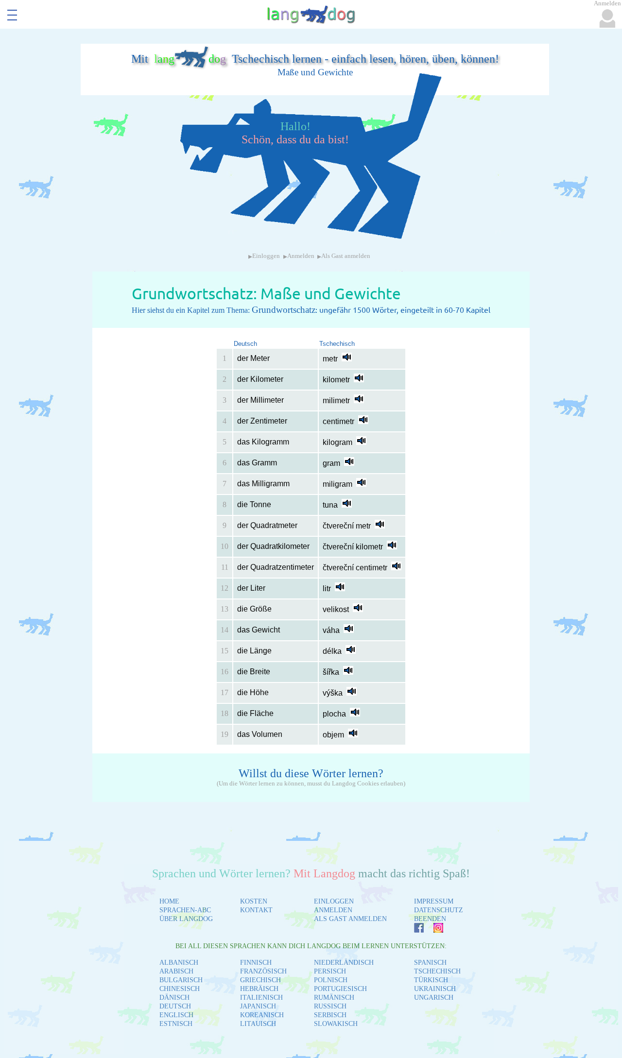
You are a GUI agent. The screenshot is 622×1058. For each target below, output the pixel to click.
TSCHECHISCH (437, 971)
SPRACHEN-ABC (185, 910)
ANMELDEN (333, 910)
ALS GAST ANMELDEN (350, 918)
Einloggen (266, 256)
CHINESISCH (179, 988)
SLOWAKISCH (336, 1023)
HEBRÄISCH (259, 988)
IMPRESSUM (433, 901)
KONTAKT (256, 910)
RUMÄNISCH (334, 997)
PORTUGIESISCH (340, 988)
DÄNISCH (174, 997)
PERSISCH (330, 971)
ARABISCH (176, 971)
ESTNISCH (175, 1023)
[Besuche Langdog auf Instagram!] (433, 930)
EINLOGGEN (334, 901)
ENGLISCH (176, 1015)
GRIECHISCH (260, 980)
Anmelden (300, 256)
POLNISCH (330, 980)
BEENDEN (430, 918)
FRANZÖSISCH (263, 971)
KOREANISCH (262, 1015)
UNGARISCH (433, 997)
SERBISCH (330, 1015)
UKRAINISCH (435, 988)
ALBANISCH (178, 962)
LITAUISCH (258, 1023)
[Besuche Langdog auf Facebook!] (414, 930)
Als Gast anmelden (345, 256)
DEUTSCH (175, 1006)
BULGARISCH (181, 980)
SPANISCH (430, 962)
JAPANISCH (258, 1006)
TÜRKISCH (431, 980)
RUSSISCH (330, 1006)
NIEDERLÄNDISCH (344, 962)
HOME (169, 901)
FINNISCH (256, 962)
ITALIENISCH (261, 997)
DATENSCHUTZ (438, 910)
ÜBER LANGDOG (186, 918)
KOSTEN (253, 901)
